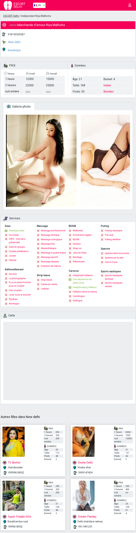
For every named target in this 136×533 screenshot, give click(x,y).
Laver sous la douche (20, 294)
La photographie (17, 278)
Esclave (77, 243)
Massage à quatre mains (53, 252)
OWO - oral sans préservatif (17, 241)
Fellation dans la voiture (85, 291)
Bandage (77, 257)
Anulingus (14, 303)
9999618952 (15, 526)
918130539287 (16, 34)
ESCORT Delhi (11, 16)
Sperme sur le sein (114, 257)
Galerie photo (21, 106)
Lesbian (45, 288)
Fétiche (12, 260)
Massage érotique (50, 235)
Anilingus (77, 300)
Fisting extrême (112, 239)
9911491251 (85, 526)
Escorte (13, 274)
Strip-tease (46, 279)
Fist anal (109, 235)
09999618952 (16, 472)
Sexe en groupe (17, 246)
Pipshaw (13, 299)
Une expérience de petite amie (82, 281)
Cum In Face (111, 262)
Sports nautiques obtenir (113, 284)
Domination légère (82, 235)
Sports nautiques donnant (113, 277)
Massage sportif (49, 257)
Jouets (12, 255)
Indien (107, 85)
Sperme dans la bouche (117, 253)
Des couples (15, 290)
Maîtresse (78, 230)
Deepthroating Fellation (85, 287)
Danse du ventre (49, 284)
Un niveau (14, 235)
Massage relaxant (50, 261)
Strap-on (77, 248)
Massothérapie (48, 248)
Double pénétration (19, 251)
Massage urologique (51, 239)
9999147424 (85, 472)
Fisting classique (113, 230)
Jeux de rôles (79, 252)
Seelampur (14, 50)
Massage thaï (48, 243)
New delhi (14, 42)
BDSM (76, 239)
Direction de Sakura (51, 266)
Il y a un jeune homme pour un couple (20, 284)
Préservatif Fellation (83, 275)
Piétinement (79, 261)
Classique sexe (16, 230)
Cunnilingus (79, 296)
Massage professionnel (53, 230)
